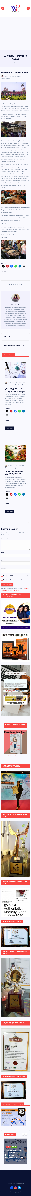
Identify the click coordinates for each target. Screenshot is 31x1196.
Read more (10, 428)
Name (3, 552)
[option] (15, 1151)
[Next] (26, 1134)
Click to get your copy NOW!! (12, 755)
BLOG (8, 1144)
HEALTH (14, 1144)
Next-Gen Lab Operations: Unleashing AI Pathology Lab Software (11, 1152)
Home (15, 63)
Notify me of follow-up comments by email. (15, 576)
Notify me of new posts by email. (12, 580)
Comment (4, 539)
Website (3, 568)
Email (3, 560)
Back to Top (16, 1192)
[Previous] (23, 1134)
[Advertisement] (15, 33)
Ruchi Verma (7, 76)
